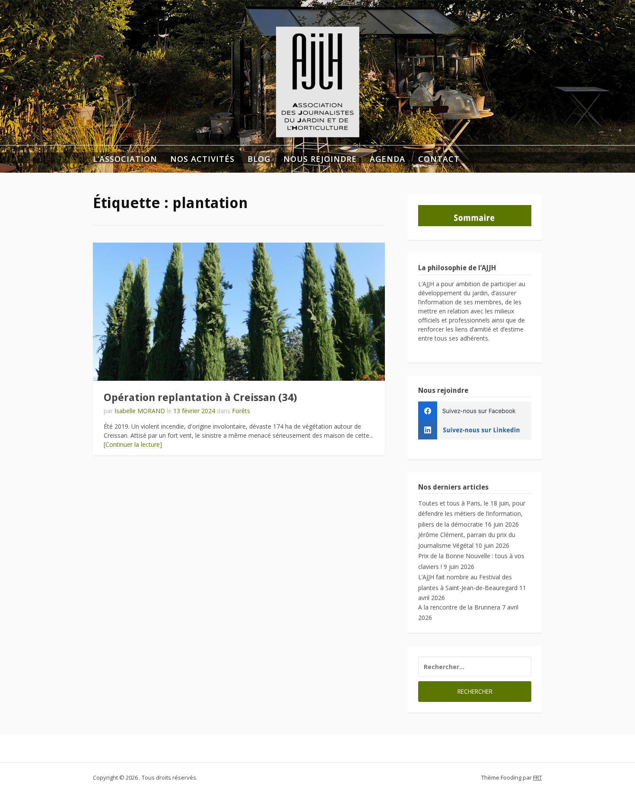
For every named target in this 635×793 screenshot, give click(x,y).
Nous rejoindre (320, 159)
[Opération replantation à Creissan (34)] (239, 312)
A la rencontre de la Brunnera (459, 607)
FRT (537, 777)
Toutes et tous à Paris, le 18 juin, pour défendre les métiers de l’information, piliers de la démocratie (471, 513)
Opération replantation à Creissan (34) (200, 398)
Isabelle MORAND (139, 411)
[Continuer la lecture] (133, 444)
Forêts (241, 411)
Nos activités (202, 159)
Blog (259, 159)
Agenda (387, 159)
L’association (125, 159)
